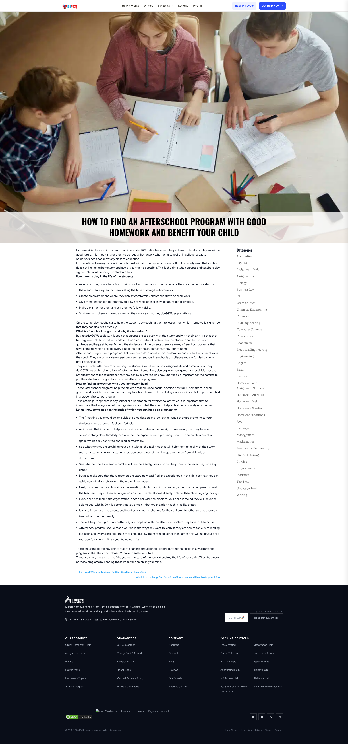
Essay (240, 369)
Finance (242, 376)
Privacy (258, 730)
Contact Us (175, 653)
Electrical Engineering (252, 349)
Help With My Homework (267, 686)
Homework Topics (75, 678)
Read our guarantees (266, 617)
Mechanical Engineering (253, 448)
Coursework (245, 336)
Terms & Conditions (128, 686)
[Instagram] (279, 716)
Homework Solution (250, 408)
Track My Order (244, 5)
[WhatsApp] (253, 716)
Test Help (243, 481)
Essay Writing (228, 644)
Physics (242, 461)
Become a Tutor (178, 686)
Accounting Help (230, 669)
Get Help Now (270, 5)
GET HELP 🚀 (236, 617)
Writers (148, 5)
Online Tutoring (248, 455)
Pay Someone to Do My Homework (233, 689)
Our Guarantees (126, 644)
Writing (242, 495)
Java (239, 421)
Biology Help (260, 669)
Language (243, 428)
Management (245, 435)
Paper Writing (261, 661)
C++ (239, 296)
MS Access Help (229, 678)
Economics (244, 343)
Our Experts (175, 678)
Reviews (183, 5)
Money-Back (246, 730)
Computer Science (249, 329)
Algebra (242, 262)
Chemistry (244, 316)
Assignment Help (248, 269)
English (242, 363)
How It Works (130, 5)
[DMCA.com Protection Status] (78, 717)
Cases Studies (246, 303)
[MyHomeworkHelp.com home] (74, 599)
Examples (164, 5)
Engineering (245, 356)
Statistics (243, 475)
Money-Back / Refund (129, 653)
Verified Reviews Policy (130, 678)
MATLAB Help (228, 661)
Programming (246, 468)
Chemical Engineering (252, 309)
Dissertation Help (263, 644)
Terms (268, 730)
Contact (279, 730)
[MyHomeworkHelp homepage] (76, 6)
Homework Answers (250, 394)
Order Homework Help (78, 644)
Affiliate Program (74, 686)
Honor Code (124, 669)
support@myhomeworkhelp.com (118, 619)
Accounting (244, 256)
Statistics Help (261, 678)
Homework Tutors (263, 653)
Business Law (246, 289)
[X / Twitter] (270, 716)
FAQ (171, 661)
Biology (241, 283)
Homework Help (248, 401)
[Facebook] (261, 716)
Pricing (197, 5)
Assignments (245, 276)
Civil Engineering (248, 323)
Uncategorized (247, 488)
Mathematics (245, 441)
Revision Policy (125, 661)
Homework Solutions (251, 415)
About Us (174, 644)
